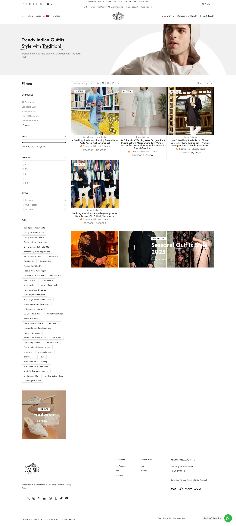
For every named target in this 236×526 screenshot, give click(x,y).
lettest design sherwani (34, 309)
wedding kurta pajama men (36, 371)
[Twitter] (26, 4)
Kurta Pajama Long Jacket (94, 137)
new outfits (56, 337)
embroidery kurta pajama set (37, 251)
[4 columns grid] (108, 83)
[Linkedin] (37, 4)
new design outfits (32, 333)
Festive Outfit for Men (33, 266)
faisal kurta (53, 256)
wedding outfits (31, 376)
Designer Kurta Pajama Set (35, 242)
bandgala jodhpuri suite (34, 228)
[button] (166, 16)
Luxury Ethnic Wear (32, 314)
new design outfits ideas (35, 337)
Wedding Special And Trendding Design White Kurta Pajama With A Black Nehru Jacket (94, 215)
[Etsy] (44, 4)
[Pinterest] (34, 4)
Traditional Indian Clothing (35, 361)
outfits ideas (52, 342)
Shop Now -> (146, 7)
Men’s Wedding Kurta (33, 323)
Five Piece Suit (29, 111)
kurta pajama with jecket (35, 290)
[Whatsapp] (41, 4)
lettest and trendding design (36, 304)
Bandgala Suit (29, 106)
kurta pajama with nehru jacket (37, 299)
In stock (45, 200)
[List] (113, 83)
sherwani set (29, 357)
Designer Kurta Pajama (34, 237)
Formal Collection (30, 116)
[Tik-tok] (61, 498)
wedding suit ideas (32, 380)
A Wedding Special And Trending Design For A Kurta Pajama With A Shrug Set (95, 141)
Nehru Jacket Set (94, 210)
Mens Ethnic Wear (55, 314)
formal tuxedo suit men (34, 275)
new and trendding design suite (38, 328)
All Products (28, 102)
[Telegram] (51, 4)
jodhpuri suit (29, 280)
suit (42, 357)
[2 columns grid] (98, 83)
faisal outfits (45, 261)
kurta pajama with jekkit (34, 294)
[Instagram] (30, 4)
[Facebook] (23, 4)
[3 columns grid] (103, 83)
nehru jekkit (54, 323)
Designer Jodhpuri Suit (34, 232)
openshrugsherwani (32, 342)
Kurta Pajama (142, 137)
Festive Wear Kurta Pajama (36, 271)
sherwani (28, 352)
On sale (45, 209)
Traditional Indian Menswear (36, 366)
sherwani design (45, 352)
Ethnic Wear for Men (33, 256)
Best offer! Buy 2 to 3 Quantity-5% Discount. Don (111, 1)
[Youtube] (48, 4)
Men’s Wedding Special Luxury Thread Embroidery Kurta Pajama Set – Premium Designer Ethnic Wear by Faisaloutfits (190, 143)
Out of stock (45, 204)
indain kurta (55, 275)
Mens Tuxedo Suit (32, 318)
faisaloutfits (29, 261)
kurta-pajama (47, 280)
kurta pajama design (50, 285)
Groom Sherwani (30, 120)
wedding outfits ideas (53, 376)
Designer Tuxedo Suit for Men (37, 247)
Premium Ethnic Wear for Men (37, 347)
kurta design (29, 285)
